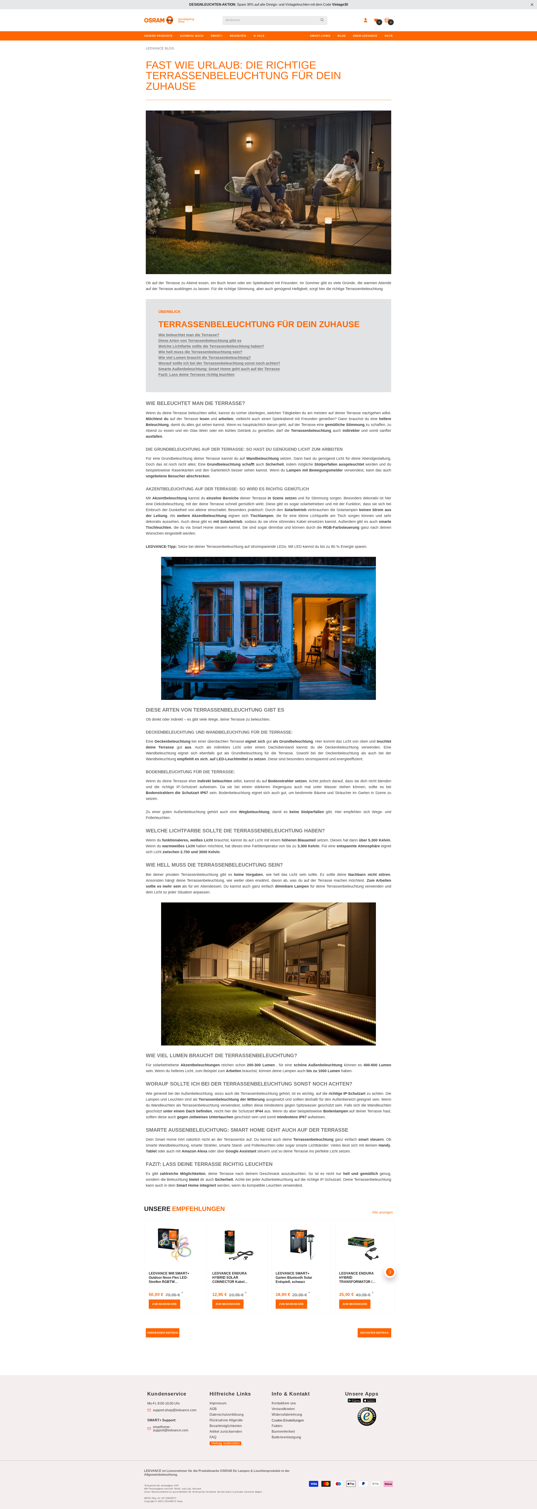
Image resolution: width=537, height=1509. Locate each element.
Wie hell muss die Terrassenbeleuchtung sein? (200, 352)
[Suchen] (275, 20)
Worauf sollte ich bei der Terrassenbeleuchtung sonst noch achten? (219, 363)
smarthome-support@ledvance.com (170, 1428)
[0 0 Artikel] (387, 20)
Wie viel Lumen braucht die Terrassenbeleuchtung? (204, 357)
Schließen (532, 5)
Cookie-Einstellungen (288, 1420)
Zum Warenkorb (164, 1304)
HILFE (389, 35)
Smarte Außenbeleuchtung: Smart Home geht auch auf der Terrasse (219, 369)
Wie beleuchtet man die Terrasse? (188, 335)
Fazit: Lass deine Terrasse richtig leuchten (196, 374)
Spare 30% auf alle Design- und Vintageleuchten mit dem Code (268, 4)
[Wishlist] (376, 20)
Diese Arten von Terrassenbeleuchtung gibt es (199, 341)
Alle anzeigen (382, 1212)
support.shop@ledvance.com (174, 1410)
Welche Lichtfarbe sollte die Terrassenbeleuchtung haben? (211, 346)
